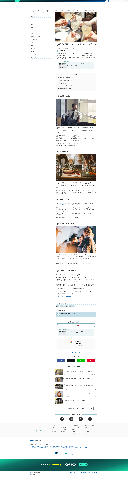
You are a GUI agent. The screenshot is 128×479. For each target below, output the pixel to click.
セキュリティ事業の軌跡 (83, 447)
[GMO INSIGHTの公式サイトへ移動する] (36, 441)
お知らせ (33, 16)
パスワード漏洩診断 (56, 446)
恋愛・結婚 (33, 57)
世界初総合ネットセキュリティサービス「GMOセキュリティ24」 (41, 446)
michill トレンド (94, 374)
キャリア (33, 62)
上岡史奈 (95, 381)
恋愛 (63, 205)
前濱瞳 (95, 403)
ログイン (33, 21)
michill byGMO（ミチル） (60, 10)
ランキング (33, 30)
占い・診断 (33, 60)
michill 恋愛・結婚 (61, 50)
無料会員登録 (34, 19)
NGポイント (72, 306)
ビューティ (33, 42)
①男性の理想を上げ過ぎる (65, 77)
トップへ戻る (75, 352)
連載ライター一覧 (34, 24)
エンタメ (33, 51)
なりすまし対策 (76, 447)
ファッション (34, 39)
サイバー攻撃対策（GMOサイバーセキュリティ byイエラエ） (48, 447)
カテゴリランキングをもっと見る (76, 408)
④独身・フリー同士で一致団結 (66, 85)
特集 (32, 33)
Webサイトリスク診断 (63, 446)
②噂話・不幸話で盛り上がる (65, 80)
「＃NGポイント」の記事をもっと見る (65, 296)
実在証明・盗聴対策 (33, 447)
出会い (62, 306)
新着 (32, 27)
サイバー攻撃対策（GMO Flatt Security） (65, 447)
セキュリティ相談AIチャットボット (74, 446)
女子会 (93, 127)
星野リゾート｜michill (35, 36)
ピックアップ (34, 65)
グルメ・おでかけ (34, 54)
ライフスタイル (34, 48)
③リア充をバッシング (64, 83)
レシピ (32, 45)
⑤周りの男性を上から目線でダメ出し (67, 88)
